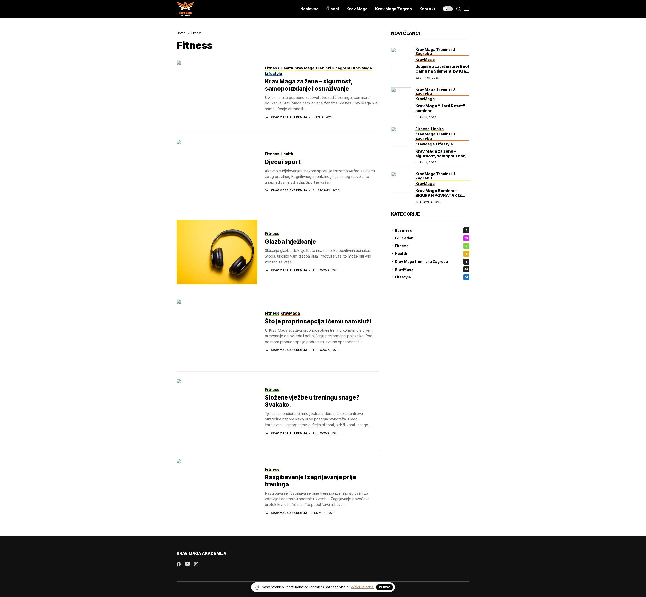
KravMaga (431, 269)
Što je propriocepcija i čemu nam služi (318, 321)
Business (431, 230)
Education (431, 238)
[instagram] (196, 564)
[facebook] (179, 564)
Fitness (196, 33)
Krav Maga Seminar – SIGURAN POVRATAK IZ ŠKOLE (438, 195)
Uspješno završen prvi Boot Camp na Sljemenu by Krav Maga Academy (442, 71)
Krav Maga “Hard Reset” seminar (440, 108)
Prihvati (384, 587)
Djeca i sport (283, 161)
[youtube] (187, 564)
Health (431, 253)
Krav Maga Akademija (289, 117)
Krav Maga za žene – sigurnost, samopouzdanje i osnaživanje (309, 85)
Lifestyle (431, 277)
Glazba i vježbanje (290, 241)
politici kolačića (362, 587)
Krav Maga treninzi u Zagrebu (431, 261)
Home (181, 33)
